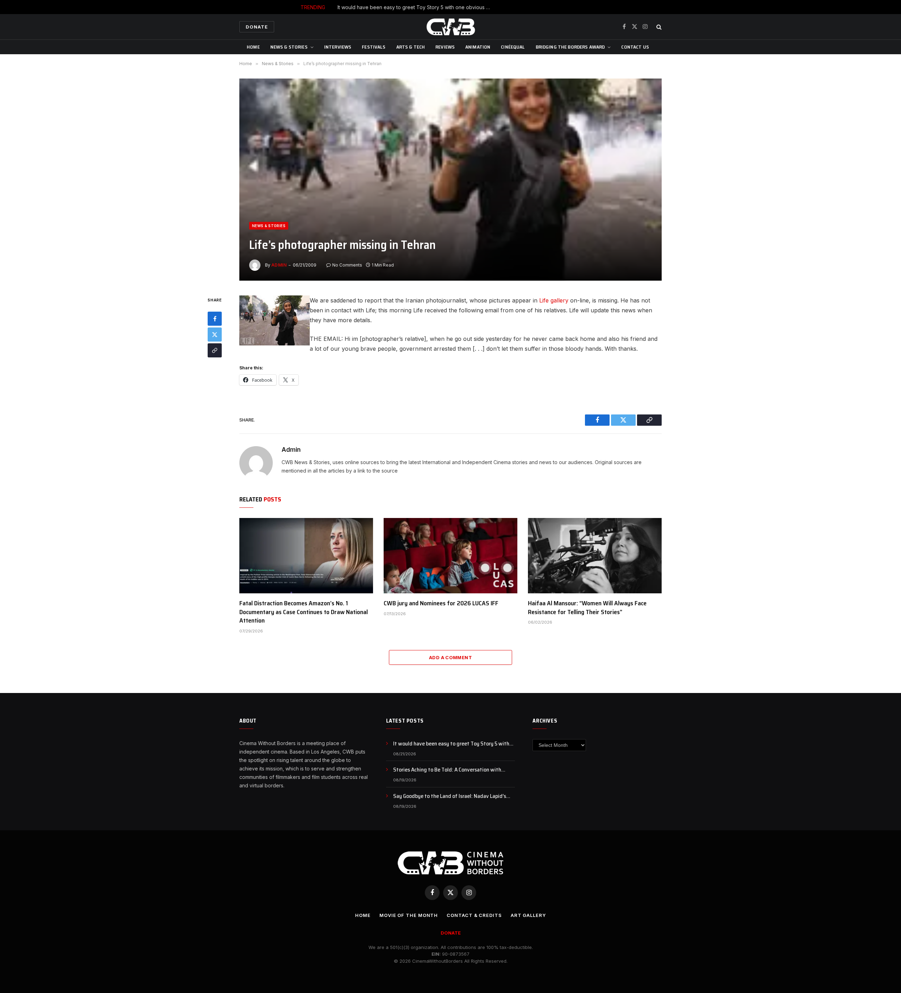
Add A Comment (450, 657)
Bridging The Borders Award (570, 47)
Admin (278, 265)
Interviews (337, 47)
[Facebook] (215, 319)
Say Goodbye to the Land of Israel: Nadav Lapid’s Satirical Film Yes (449, 796)
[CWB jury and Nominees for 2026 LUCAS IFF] (450, 555)
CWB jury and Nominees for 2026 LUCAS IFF (441, 603)
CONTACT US (635, 47)
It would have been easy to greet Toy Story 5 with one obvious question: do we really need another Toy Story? (454, 744)
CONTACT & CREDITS (474, 915)
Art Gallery (528, 915)
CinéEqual (513, 47)
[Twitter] (215, 335)
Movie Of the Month (408, 915)
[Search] (658, 27)
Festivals (373, 47)
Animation (477, 47)
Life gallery (553, 300)
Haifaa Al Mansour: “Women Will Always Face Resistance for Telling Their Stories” (587, 607)
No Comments (347, 265)
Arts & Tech (410, 47)
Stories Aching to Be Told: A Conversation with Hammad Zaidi (467, 7)
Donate (257, 27)
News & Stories (289, 47)
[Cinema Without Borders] (450, 26)
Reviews (445, 47)
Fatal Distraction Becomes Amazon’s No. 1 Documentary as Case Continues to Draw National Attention (303, 612)
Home (253, 47)
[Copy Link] (215, 351)
